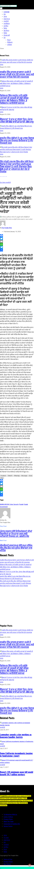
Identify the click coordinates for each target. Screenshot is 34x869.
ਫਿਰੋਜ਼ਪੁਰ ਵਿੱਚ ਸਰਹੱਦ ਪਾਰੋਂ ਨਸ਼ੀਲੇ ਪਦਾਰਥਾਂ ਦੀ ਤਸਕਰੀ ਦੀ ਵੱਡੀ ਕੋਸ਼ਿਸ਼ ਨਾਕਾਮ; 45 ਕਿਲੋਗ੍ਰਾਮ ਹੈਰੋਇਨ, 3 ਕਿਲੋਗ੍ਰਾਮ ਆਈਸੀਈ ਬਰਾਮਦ (14, 99)
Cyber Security (14, 504)
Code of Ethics (8, 817)
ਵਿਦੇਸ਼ (5, 28)
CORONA (6, 12)
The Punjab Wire (7, 228)
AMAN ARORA (4, 504)
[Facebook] (17, 235)
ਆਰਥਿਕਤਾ (7, 23)
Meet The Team (9, 821)
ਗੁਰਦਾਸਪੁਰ (7, 19)
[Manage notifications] (29, 865)
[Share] (17, 250)
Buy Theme (7, 864)
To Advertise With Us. (10, 814)
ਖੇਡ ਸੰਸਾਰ (6, 31)
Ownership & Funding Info (12, 824)
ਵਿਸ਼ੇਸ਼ (5, 33)
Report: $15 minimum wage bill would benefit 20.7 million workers (16, 773)
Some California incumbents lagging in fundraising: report (16, 754)
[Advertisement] (17, 605)
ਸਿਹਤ (9, 40)
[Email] (17, 241)
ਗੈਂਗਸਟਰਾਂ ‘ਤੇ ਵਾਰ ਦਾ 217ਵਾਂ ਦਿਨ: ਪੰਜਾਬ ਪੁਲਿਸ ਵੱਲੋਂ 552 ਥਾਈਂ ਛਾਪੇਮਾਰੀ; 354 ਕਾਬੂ (17, 120)
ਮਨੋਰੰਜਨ (9, 45)
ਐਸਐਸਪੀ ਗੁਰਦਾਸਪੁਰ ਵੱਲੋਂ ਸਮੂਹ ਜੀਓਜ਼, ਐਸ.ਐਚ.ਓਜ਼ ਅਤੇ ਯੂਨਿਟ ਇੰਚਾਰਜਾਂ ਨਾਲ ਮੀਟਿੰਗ (16, 548)
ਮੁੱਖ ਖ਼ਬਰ (6, 838)
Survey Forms (8, 826)
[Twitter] (17, 238)
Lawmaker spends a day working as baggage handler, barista (16, 736)
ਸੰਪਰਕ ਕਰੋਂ (7, 35)
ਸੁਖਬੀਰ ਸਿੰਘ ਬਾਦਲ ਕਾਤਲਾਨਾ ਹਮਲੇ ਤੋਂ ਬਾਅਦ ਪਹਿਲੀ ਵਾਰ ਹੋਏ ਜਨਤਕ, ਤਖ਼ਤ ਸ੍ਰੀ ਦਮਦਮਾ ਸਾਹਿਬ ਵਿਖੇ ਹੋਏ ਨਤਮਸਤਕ (17, 74)
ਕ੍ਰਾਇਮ (6, 26)
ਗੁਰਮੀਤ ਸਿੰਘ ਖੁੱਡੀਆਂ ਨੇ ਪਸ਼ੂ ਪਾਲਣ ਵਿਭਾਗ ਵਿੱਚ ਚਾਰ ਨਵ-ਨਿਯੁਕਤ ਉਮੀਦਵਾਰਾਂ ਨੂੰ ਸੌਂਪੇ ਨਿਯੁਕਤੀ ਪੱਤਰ (17, 140)
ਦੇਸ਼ (5, 14)
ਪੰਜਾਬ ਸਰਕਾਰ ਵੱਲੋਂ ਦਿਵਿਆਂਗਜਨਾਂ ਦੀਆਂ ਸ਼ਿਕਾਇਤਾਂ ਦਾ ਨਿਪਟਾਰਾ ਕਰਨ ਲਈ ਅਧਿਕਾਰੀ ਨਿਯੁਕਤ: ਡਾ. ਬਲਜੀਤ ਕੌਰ (16, 533)
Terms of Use (8, 859)
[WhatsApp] (17, 244)
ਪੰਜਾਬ (5, 16)
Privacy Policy (8, 819)
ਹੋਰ (4, 38)
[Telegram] (17, 247)
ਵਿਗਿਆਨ (10, 42)
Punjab (21, 504)
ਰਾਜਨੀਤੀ (6, 21)
